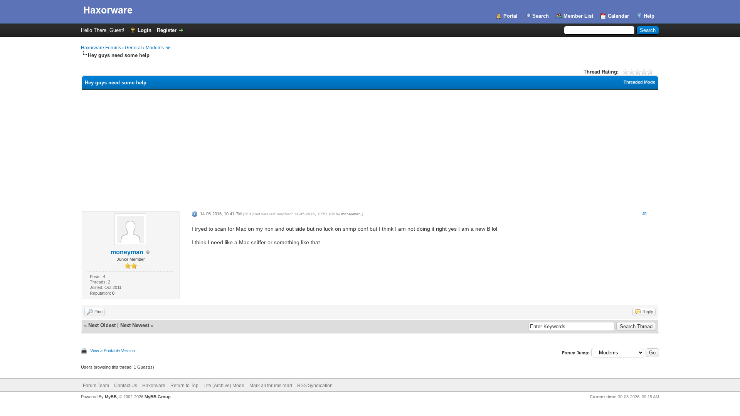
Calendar (618, 16)
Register (167, 30)
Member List (578, 16)
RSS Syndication (315, 385)
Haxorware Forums (101, 47)
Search (540, 16)
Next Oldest (102, 325)
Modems (155, 47)
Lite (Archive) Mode (224, 385)
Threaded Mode (639, 82)
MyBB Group (158, 396)
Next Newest (134, 325)
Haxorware (153, 385)
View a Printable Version (112, 350)
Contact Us (125, 385)
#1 (644, 213)
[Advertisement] (370, 147)
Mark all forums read (270, 385)
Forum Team (96, 385)
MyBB (111, 396)
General (133, 47)
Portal (510, 16)
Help (649, 16)
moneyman (127, 252)
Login (144, 30)
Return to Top (184, 385)
